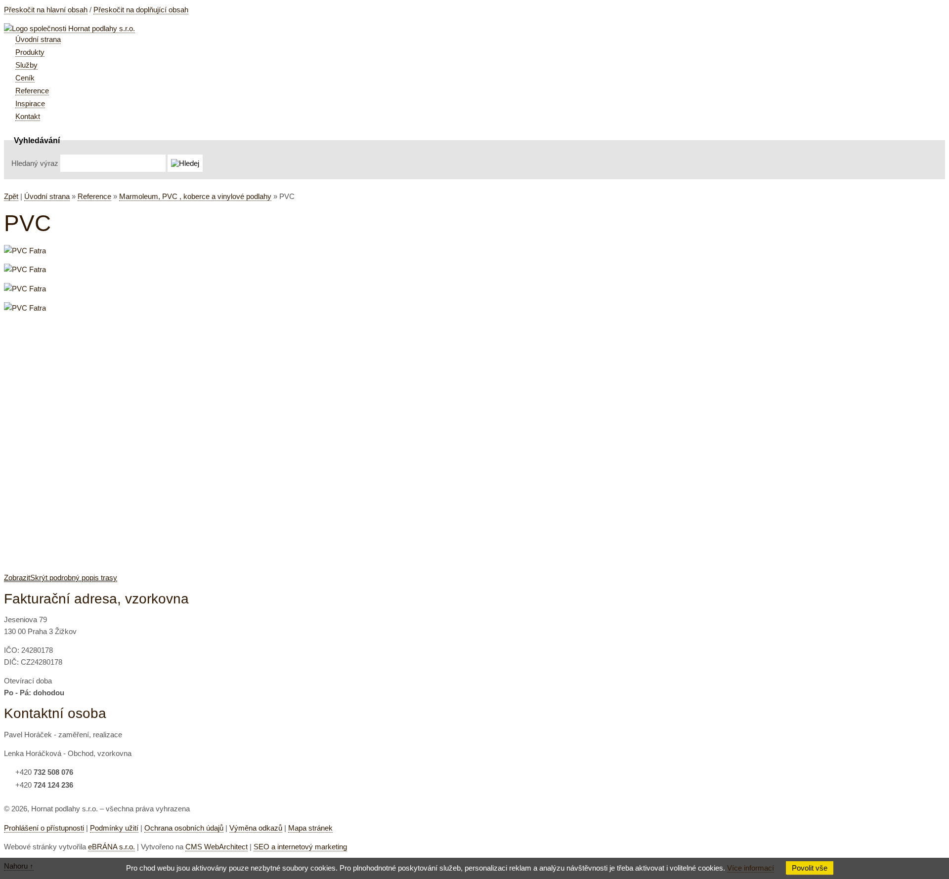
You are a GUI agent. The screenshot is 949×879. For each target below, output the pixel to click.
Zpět (11, 196)
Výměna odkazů (255, 828)
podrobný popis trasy (60, 577)
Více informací (750, 868)
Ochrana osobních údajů (183, 828)
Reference (94, 196)
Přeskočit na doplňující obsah (140, 9)
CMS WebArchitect (216, 846)
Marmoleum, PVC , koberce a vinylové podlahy (195, 196)
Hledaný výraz (34, 163)
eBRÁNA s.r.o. (111, 846)
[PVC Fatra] (25, 250)
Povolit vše (809, 868)
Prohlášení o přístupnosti (44, 828)
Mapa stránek (310, 828)
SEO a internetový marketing (300, 846)
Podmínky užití (114, 828)
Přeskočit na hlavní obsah (45, 9)
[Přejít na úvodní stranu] (69, 28)
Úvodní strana (47, 196)
